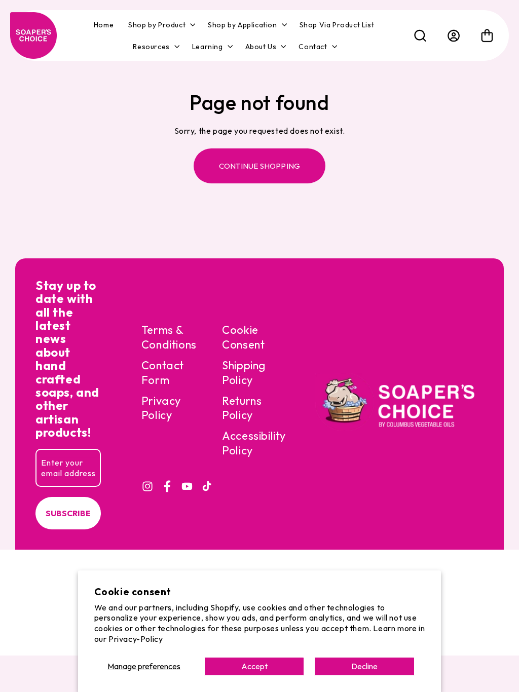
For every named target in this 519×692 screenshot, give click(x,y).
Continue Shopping (259, 166)
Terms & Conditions (169, 337)
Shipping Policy (244, 372)
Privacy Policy (161, 408)
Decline (364, 666)
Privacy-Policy (135, 639)
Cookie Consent (243, 337)
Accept (254, 666)
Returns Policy (242, 408)
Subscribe (68, 513)
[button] (160, 24)
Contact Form (162, 372)
